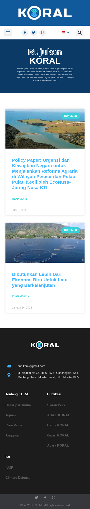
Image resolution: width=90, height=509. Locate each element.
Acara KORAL (58, 445)
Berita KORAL (58, 425)
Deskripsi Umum (18, 405)
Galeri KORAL (58, 435)
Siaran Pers (56, 405)
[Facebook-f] (24, 32)
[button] (8, 32)
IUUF (9, 467)
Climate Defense (17, 477)
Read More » (20, 198)
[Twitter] (33, 32)
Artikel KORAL (58, 415)
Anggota (12, 435)
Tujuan (10, 415)
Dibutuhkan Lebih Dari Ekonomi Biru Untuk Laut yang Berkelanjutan (40, 280)
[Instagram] (42, 32)
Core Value (13, 425)
